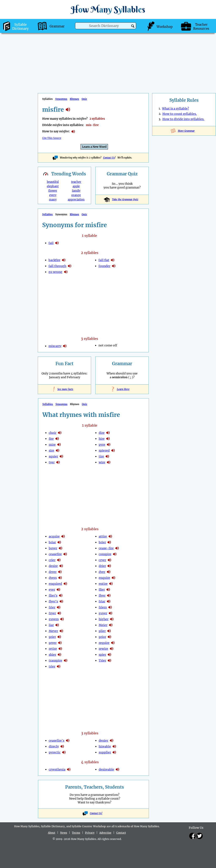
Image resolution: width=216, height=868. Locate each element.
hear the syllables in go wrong (66, 272)
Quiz (84, 99)
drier (102, 566)
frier (52, 607)
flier (102, 589)
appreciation (76, 199)
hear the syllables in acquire (63, 536)
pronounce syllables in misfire (73, 131)
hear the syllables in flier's (60, 595)
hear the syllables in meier (110, 625)
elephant (53, 186)
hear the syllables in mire (59, 445)
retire (53, 649)
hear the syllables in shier (59, 655)
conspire (105, 554)
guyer (103, 613)
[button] (132, 26)
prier (52, 637)
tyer (52, 462)
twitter (199, 836)
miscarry (55, 346)
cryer (102, 560)
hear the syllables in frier (58, 607)
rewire (103, 649)
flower (52, 191)
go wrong (55, 272)
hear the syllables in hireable (114, 746)
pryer (53, 643)
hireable (105, 746)
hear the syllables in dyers (60, 578)
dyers (53, 578)
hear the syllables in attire (110, 536)
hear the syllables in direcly (62, 746)
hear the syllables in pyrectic (64, 752)
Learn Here (122, 389)
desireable (106, 769)
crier (52, 560)
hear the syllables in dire (108, 433)
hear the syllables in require (113, 643)
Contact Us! (96, 813)
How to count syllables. (179, 114)
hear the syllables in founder (113, 266)
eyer (52, 589)
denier (103, 740)
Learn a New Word (94, 147)
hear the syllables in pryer (60, 643)
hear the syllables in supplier (114, 752)
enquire (104, 578)
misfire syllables (68, 110)
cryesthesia (57, 769)
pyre (102, 444)
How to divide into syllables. (183, 119)
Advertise (105, 832)
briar (52, 542)
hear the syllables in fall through (69, 266)
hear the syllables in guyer (110, 613)
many (53, 199)
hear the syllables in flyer (109, 595)
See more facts (64, 389)
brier (102, 542)
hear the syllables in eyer (58, 590)
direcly (54, 746)
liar (51, 625)
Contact (121, 832)
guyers (54, 619)
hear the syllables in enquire (113, 578)
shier (52, 654)
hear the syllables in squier (61, 456)
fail (51, 243)
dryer (53, 572)
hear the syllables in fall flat (112, 260)
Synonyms (61, 99)
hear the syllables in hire (108, 439)
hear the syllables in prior (109, 637)
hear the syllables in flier (108, 590)
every (52, 195)
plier (102, 631)
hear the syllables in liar (57, 625)
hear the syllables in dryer (60, 572)
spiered (104, 450)
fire (51, 439)
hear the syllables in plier (109, 631)
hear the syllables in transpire (65, 660)
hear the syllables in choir (59, 433)
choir (52, 433)
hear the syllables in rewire (111, 649)
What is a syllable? (175, 108)
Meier (103, 625)
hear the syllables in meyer (61, 631)
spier (102, 654)
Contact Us (109, 157)
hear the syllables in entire (111, 584)
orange (76, 195)
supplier (105, 752)
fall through (57, 266)
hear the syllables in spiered (113, 450)
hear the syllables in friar (108, 601)
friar (102, 601)
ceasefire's (56, 740)
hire (102, 439)
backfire (54, 260)
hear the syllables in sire (57, 450)
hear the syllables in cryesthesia (68, 769)
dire (102, 433)
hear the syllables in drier (109, 566)
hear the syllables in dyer (108, 572)
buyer (53, 548)
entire (103, 584)
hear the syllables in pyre (108, 445)
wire (102, 462)
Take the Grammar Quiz (125, 199)
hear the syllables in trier (58, 666)
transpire (55, 660)
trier (52, 666)
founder (104, 266)
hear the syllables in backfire (63, 260)
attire (103, 536)
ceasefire (55, 554)
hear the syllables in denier (111, 740)
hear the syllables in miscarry (64, 346)
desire (53, 566)
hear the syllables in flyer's (61, 601)
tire (101, 456)
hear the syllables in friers (110, 607)
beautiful (53, 182)
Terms (76, 832)
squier (53, 456)
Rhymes (74, 99)
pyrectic (55, 752)
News (63, 832)
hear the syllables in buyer (60, 548)
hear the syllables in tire (107, 456)
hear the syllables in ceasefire (65, 554)
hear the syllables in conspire (114, 554)
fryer (52, 613)
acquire (54, 536)
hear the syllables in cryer (109, 560)
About (51, 832)
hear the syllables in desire (61, 566)
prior (102, 637)
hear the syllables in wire (108, 462)
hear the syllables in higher (111, 619)
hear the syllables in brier (109, 542)
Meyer (53, 631)
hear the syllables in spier (109, 655)
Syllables (47, 214)
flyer (102, 595)
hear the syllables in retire (60, 649)
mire (52, 444)
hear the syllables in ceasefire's (67, 740)
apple (76, 186)
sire (51, 450)
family (76, 191)
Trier (102, 660)
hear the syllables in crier (59, 560)
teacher (76, 182)
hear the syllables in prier (59, 637)
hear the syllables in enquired (65, 584)
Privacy (89, 832)
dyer (102, 572)
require (104, 643)
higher (103, 619)
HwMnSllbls (108, 9)
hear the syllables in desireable (117, 769)
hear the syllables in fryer (59, 613)
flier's (53, 595)
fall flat (104, 260)
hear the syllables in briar (59, 542)
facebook (192, 836)
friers (103, 607)
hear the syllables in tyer (58, 462)
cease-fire (106, 548)
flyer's (53, 601)
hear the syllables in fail (57, 243)
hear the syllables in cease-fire (117, 548)
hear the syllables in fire (57, 439)
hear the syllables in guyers (62, 619)
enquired (55, 584)
